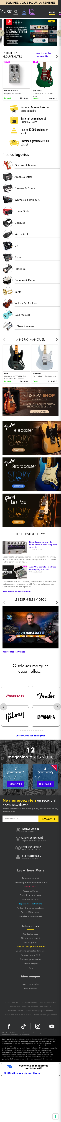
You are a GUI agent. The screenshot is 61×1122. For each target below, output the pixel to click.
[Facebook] (9, 1026)
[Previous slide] (4, 57)
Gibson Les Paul (12, 1003)
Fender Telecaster (48, 1003)
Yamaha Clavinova (30, 1006)
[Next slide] (56, 57)
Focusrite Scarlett (15, 1010)
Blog (30, 967)
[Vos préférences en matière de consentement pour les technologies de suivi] (55, 1116)
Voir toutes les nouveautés (43, 55)
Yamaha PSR (45, 1006)
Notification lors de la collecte (22, 1073)
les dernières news (31, 534)
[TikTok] (23, 1026)
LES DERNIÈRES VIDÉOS (31, 599)
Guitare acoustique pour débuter (18, 1015)
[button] (2, 33)
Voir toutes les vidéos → (15, 651)
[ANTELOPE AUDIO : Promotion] (30, 45)
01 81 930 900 (35, 849)
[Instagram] (38, 1026)
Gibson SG (15, 1006)
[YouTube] (52, 1026)
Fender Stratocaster (29, 1003)
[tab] (18, 730)
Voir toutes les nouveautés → (18, 591)
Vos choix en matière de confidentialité (33, 1067)
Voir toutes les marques (31, 735)
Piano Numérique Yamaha (45, 1015)
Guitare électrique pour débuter (39, 1010)
